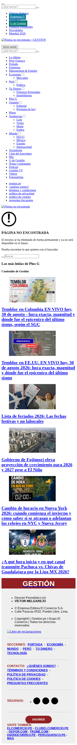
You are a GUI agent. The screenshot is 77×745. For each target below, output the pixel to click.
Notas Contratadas (20, 163)
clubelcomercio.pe (52, 728)
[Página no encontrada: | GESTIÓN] (23, 39)
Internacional (24, 146)
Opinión (14, 102)
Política (20, 85)
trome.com (39, 731)
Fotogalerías (16, 177)
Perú (11, 81)
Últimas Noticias (19, 13)
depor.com (18, 731)
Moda (19, 126)
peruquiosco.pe (52, 735)
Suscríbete (38, 719)
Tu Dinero (15, 88)
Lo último (15, 57)
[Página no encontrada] (15, 206)
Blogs (12, 112)
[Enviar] (37, 7)
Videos (13, 173)
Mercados (22, 77)
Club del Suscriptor (20, 153)
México (20, 140)
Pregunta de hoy (26, 109)
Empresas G (17, 16)
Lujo (19, 119)
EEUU (20, 136)
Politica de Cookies (24, 678)
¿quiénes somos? (19, 186)
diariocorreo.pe (21, 735)
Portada (13, 64)
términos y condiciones (22, 190)
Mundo (13, 133)
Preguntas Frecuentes (27, 683)
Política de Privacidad (26, 674)
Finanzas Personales (21, 26)
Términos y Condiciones (27, 670)
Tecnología (15, 150)
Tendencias (15, 116)
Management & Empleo (23, 70)
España (20, 143)
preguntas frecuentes (21, 200)
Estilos (20, 129)
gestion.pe (15, 183)
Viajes (20, 123)
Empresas (14, 20)
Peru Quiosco (17, 60)
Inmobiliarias (24, 95)
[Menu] (2, 4)
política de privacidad (21, 193)
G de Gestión (18, 23)
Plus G (13, 98)
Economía (15, 74)
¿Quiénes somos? (41, 666)
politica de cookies (20, 196)
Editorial (21, 105)
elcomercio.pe (19, 728)
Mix (11, 157)
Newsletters (16, 30)
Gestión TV (16, 170)
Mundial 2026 (17, 33)
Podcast (13, 167)
